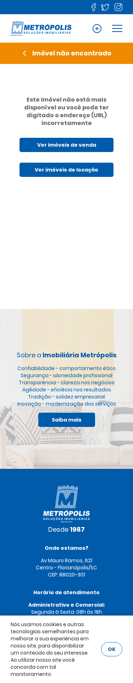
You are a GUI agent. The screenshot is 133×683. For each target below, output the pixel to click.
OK (112, 649)
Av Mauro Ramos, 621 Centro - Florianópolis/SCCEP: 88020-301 (66, 567)
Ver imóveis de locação (66, 169)
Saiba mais (67, 419)
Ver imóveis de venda (66, 144)
